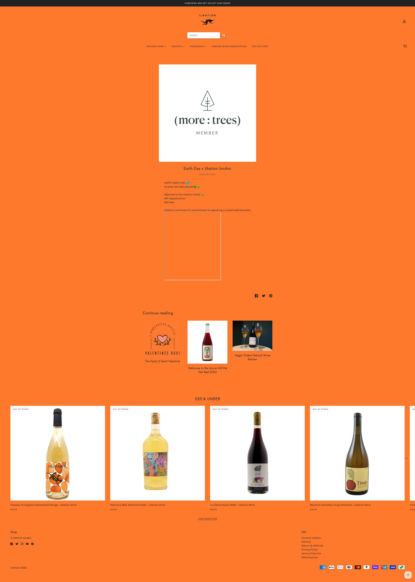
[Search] (224, 35)
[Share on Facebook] (256, 295)
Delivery (306, 541)
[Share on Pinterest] (270, 295)
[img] (11, 543)
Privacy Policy (309, 549)
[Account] (404, 21)
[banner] (207, 20)
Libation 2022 (18, 567)
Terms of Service (311, 553)
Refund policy (309, 557)
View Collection (207, 519)
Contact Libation (311, 537)
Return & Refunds (312, 545)
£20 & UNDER (207, 399)
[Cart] (405, 46)
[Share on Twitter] (263, 295)
